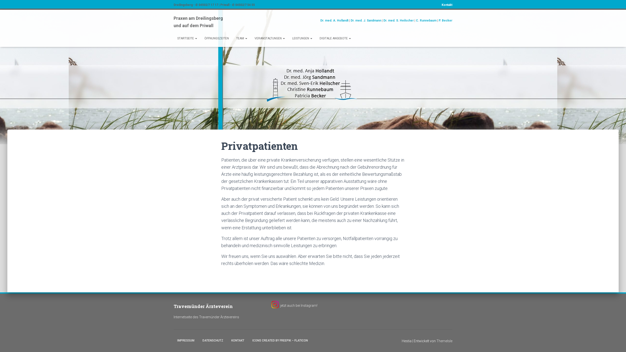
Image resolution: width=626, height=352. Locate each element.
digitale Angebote (334, 38)
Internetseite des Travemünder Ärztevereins (206, 317)
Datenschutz (212, 340)
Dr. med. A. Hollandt (334, 20)
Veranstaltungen (268, 38)
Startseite (186, 38)
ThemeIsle (444, 341)
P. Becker (445, 20)
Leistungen (301, 38)
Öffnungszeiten (216, 38)
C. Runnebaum (426, 20)
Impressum (185, 340)
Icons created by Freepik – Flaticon (280, 340)
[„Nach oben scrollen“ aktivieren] (616, 342)
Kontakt (447, 5)
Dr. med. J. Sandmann (366, 20)
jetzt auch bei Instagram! (298, 306)
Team (240, 38)
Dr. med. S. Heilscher (398, 20)
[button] (196, 38)
